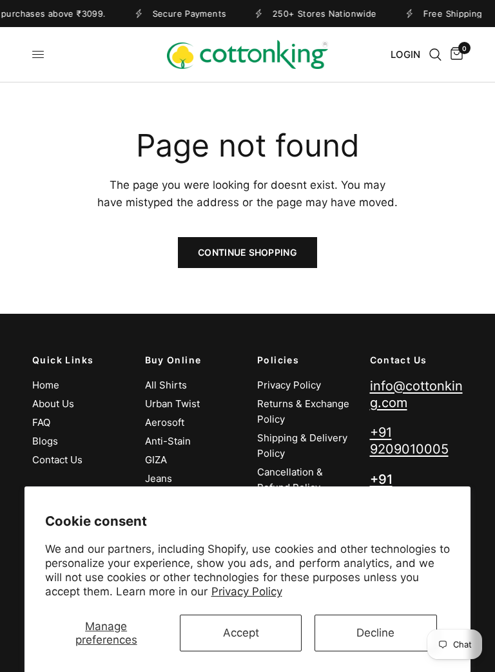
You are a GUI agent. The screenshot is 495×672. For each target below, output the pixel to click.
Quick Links (62, 360)
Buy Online (173, 360)
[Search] (435, 54)
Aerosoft (164, 422)
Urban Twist (172, 404)
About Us (53, 404)
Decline (375, 632)
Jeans (158, 478)
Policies (278, 360)
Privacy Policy (246, 591)
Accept (241, 632)
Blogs (45, 441)
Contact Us (57, 460)
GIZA (156, 460)
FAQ (41, 422)
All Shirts (166, 385)
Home (45, 385)
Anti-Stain (168, 441)
